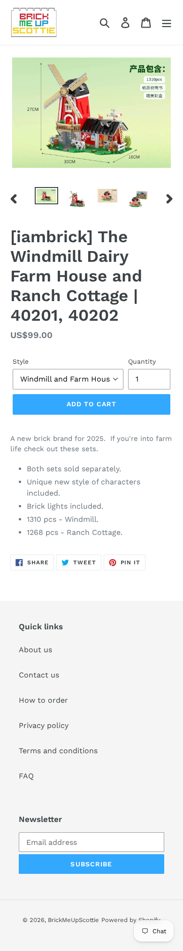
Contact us (39, 674)
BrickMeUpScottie (73, 919)
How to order (43, 700)
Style (21, 361)
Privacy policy (44, 725)
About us (35, 649)
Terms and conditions (58, 750)
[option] (46, 197)
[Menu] (166, 22)
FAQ (26, 775)
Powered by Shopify (130, 919)
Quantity (142, 361)
